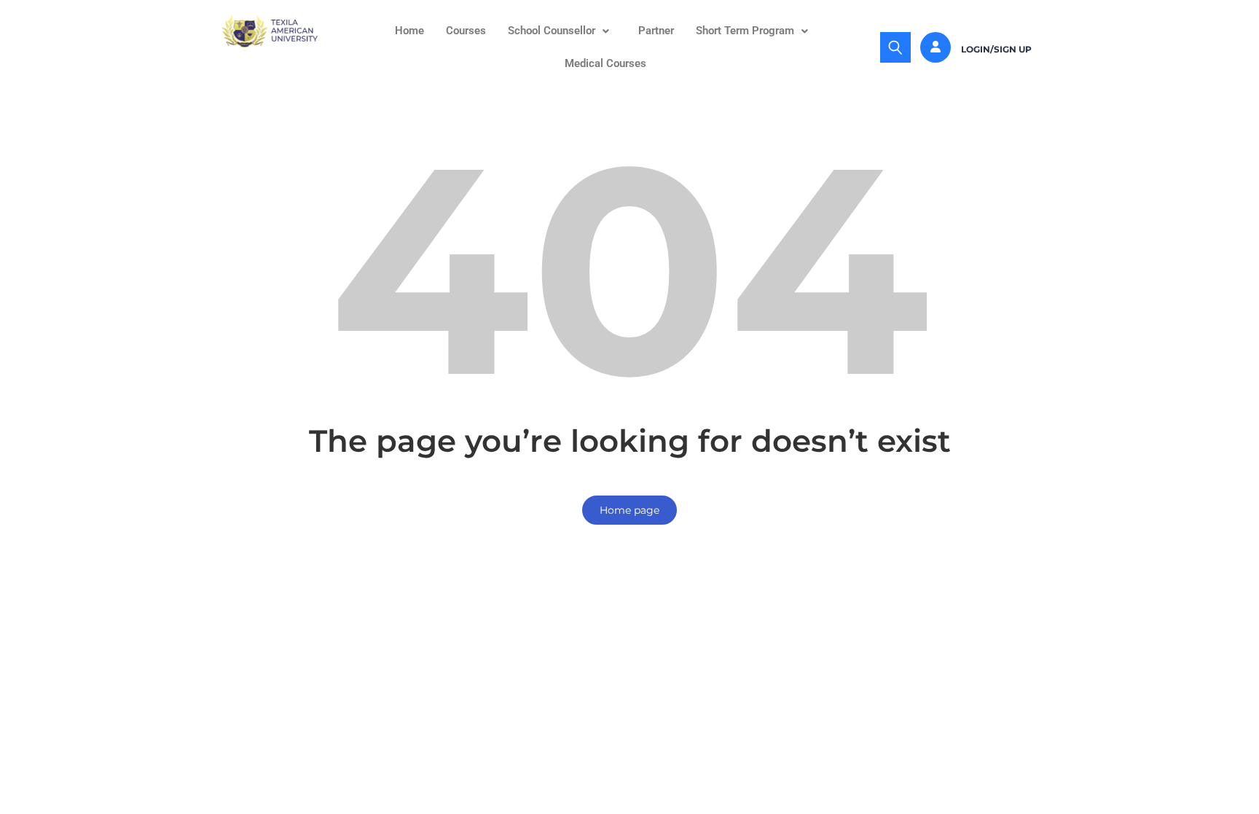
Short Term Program (745, 30)
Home (409, 30)
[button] (562, 31)
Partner (656, 30)
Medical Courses (605, 63)
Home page (629, 510)
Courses (466, 30)
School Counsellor (551, 30)
